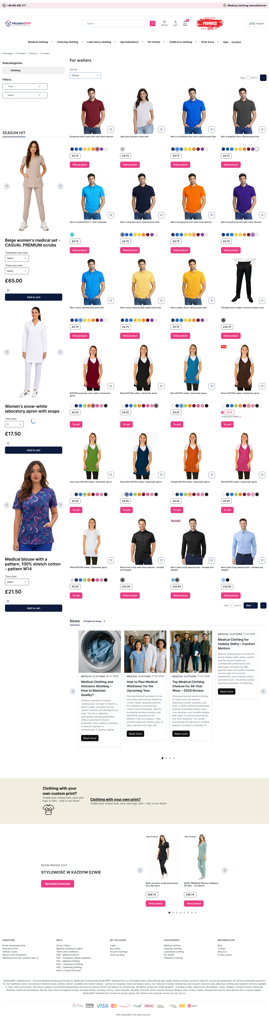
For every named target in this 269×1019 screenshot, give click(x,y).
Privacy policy (225, 954)
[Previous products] (140, 870)
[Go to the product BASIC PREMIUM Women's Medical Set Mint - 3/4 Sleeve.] (201, 857)
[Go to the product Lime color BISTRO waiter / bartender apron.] (92, 456)
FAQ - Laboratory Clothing (69, 964)
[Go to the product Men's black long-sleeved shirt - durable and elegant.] (193, 541)
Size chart (11, 418)
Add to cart (33, 297)
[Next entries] (263, 691)
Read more (89, 738)
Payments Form (10, 948)
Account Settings (118, 951)
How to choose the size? (68, 970)
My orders (115, 948)
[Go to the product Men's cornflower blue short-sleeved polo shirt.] (193, 110)
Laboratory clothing (99, 41)
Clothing (32, 53)
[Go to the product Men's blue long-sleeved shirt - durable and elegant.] (243, 541)
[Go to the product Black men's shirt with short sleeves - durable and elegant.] (142, 541)
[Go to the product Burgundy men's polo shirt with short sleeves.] (92, 110)
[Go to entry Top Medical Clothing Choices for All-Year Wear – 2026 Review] (191, 652)
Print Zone (207, 41)
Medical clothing (38, 41)
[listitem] (72, 149)
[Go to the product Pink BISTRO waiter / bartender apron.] (243, 456)
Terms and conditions (67, 951)
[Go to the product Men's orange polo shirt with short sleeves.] (193, 196)
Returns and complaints (14, 954)
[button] (152, 23)
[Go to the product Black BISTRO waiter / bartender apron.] (142, 367)
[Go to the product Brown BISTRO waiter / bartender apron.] (243, 367)
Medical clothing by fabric (69, 948)
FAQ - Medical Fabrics (67, 954)
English (260, 23)
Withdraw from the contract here (19, 958)
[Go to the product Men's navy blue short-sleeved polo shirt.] (142, 196)
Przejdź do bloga (92, 621)
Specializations (129, 41)
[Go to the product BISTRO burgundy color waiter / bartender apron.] (92, 367)
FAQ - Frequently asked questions (73, 958)
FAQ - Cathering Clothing (69, 967)
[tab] (162, 758)
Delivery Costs (9, 951)
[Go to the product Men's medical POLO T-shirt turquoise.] (92, 196)
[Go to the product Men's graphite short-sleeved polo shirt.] (243, 110)
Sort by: (74, 69)
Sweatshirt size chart (16, 252)
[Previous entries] (73, 691)
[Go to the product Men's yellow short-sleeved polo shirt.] (193, 281)
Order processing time (13, 945)
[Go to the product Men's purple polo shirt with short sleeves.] (243, 196)
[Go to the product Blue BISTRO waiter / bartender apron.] (193, 367)
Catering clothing (67, 41)
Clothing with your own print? (115, 799)
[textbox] (17, 258)
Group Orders (63, 945)
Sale (225, 42)
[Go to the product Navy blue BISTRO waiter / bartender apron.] (142, 456)
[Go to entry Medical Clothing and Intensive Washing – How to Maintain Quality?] (100, 652)
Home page (7, 53)
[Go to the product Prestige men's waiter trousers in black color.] (243, 281)
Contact (236, 42)
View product (79, 164)
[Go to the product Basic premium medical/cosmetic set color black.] (163, 857)
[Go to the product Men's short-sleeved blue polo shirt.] (92, 281)
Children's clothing (180, 41)
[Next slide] (60, 186)
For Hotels (154, 41)
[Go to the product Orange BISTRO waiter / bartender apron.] (193, 456)
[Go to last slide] (7, 186)
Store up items (117, 954)
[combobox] (115, 23)
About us (222, 951)
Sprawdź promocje (57, 883)
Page (242, 78)
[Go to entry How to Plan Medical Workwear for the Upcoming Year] (145, 652)
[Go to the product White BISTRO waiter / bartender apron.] (92, 541)
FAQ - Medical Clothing (68, 961)
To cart (76, 424)
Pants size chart (14, 265)
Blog (220, 945)
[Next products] (225, 870)
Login (113, 945)
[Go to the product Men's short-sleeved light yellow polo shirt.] (142, 281)
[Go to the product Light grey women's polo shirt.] (142, 110)
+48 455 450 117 (16, 5)
